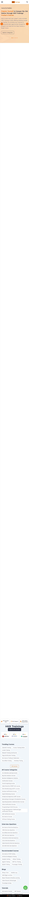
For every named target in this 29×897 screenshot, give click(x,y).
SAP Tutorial (18, 891)
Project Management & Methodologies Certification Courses (11, 810)
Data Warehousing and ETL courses (11, 788)
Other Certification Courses (9, 804)
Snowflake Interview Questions (10, 832)
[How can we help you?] (25, 888)
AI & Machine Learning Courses (9, 773)
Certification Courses (7, 780)
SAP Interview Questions (8, 835)
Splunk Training (6, 864)
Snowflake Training (7, 760)
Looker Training (6, 750)
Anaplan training (6, 859)
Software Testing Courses (8, 819)
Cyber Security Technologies (9, 880)
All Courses (14, 766)
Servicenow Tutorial (7, 891)
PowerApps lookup (6, 883)
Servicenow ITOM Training (8, 854)
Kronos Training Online (18, 747)
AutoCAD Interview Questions (9, 845)
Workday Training (18, 760)
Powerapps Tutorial (7, 894)
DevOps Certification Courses (9, 791)
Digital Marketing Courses (8, 794)
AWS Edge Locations (7, 875)
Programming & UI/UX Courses (10, 807)
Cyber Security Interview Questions (11, 843)
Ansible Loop (14, 872)
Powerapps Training (17, 864)
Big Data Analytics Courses (8, 775)
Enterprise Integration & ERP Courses (11, 796)
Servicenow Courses (7, 816)
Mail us (20, 895)
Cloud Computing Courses (8, 783)
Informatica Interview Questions (10, 838)
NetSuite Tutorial (18, 894)
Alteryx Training (16, 859)
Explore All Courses (14, 729)
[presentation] (2, 24)
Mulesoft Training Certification (9, 752)
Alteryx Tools (5, 872)
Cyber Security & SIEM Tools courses (11, 786)
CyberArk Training (6, 747)
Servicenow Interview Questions (10, 827)
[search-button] (27, 2)
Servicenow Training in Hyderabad (10, 758)
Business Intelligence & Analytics (10, 778)
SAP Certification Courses (8, 814)
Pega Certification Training (8, 755)
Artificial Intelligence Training (9, 856)
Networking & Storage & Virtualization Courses (13, 799)
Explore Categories (7, 32)
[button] (12, 38)
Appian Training (6, 861)
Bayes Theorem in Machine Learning (11, 877)
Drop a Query (11, 895)
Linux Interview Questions (8, 840)
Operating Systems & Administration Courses (13, 801)
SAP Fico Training (16, 861)
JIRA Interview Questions (8, 830)
